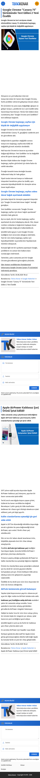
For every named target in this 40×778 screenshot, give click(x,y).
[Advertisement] (20, 73)
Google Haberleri (28, 279)
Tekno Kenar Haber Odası (26, 339)
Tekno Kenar (16, 279)
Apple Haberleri (28, 648)
